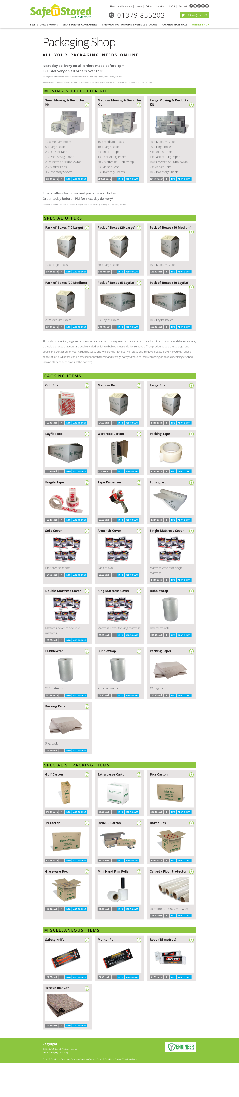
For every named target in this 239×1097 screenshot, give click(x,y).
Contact (183, 6)
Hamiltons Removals (121, 6)
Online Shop (200, 24)
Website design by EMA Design (56, 1052)
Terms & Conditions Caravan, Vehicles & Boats (117, 1059)
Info (68, 179)
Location (161, 6)
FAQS (172, 6)
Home (139, 6)
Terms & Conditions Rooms (83, 1059)
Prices (149, 6)
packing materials (174, 24)
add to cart (79, 179)
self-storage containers (80, 24)
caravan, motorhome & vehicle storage (129, 24)
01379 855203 (141, 15)
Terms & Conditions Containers (56, 1059)
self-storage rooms (44, 24)
